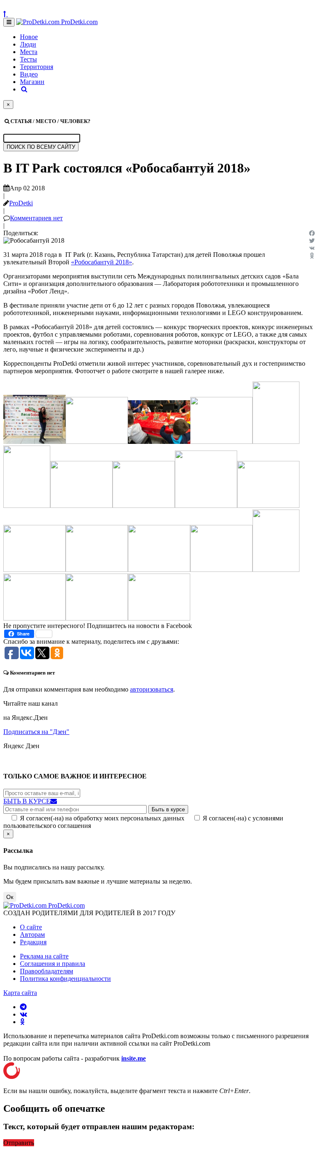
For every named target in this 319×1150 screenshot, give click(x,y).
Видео (29, 74)
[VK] (312, 248)
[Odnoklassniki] (312, 255)
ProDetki (21, 203)
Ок (9, 897)
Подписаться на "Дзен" (36, 731)
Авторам (32, 934)
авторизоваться (151, 689)
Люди (28, 44)
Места (28, 51)
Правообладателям (46, 971)
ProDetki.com (78, 21)
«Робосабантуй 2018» (101, 262)
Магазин (32, 81)
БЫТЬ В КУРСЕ (26, 801)
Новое (29, 36)
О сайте (31, 927)
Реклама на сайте (44, 956)
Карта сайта (20, 992)
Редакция (33, 942)
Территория (36, 66)
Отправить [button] (18, 1142)
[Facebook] (312, 233)
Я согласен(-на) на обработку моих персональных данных (102, 818)
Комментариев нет (36, 218)
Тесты (28, 59)
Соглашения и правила (52, 963)
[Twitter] (312, 240)
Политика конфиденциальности (65, 978)
